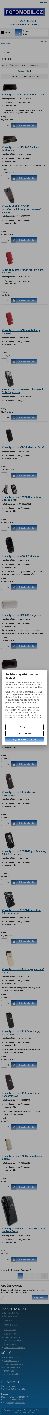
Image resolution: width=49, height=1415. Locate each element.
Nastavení (24, 727)
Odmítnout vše (24, 733)
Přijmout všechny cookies (24, 739)
